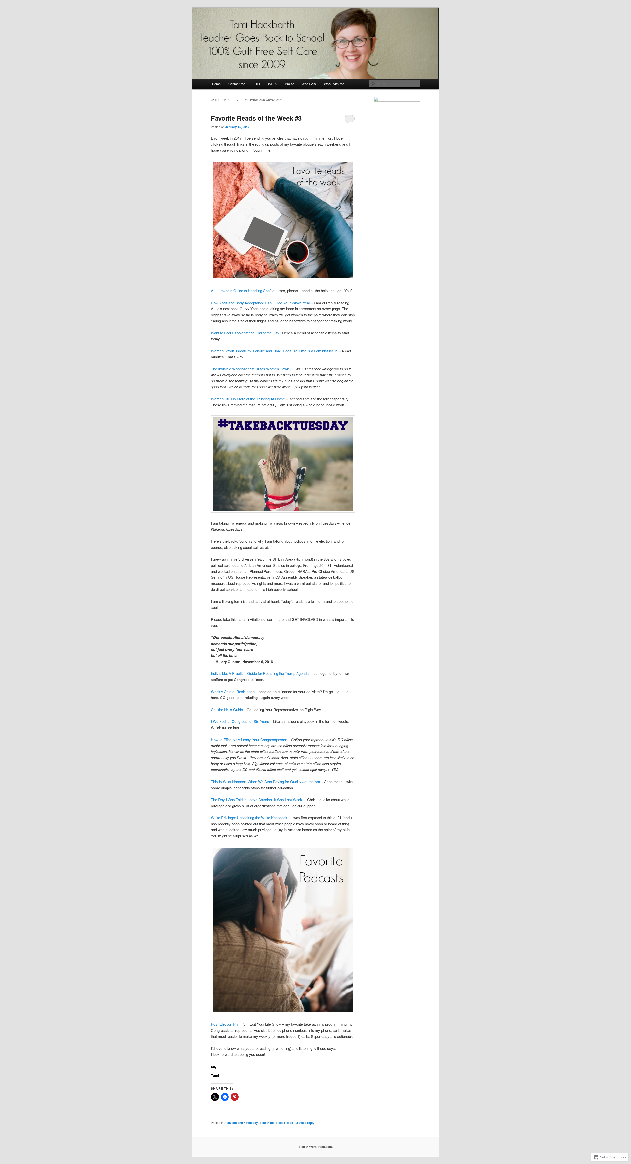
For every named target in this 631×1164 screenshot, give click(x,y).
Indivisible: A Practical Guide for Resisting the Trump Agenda (260, 673)
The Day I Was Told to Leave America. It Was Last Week (256, 799)
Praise (289, 83)
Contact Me (236, 83)
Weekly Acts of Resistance (233, 691)
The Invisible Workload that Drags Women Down (250, 368)
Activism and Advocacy (241, 1122)
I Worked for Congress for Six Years (240, 721)
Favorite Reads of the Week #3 (256, 118)
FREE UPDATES (265, 83)
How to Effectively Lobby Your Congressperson (249, 739)
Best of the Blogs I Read (276, 1122)
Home (216, 83)
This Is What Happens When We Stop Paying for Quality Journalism (265, 781)
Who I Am (309, 83)
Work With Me (334, 83)
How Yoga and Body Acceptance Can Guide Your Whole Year (260, 302)
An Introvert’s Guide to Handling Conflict (243, 290)
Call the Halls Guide (227, 709)
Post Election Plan (225, 1024)
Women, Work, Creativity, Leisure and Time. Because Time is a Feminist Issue (274, 350)
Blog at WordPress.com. (315, 1147)
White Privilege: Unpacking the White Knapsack (249, 817)
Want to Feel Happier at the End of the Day (245, 332)
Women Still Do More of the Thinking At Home (248, 398)
